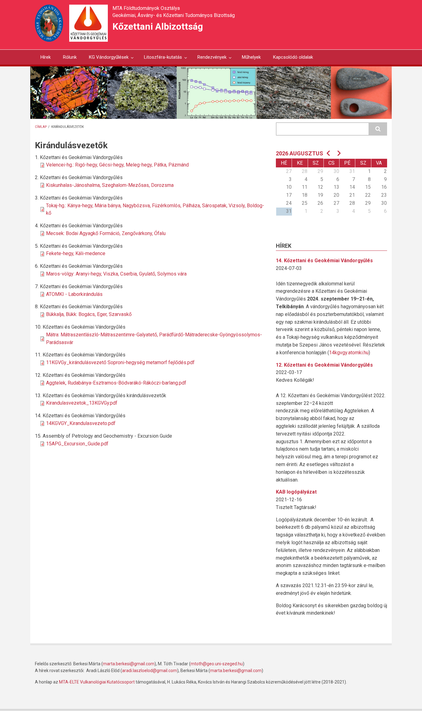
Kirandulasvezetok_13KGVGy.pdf (81, 403)
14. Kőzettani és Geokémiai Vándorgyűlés (324, 260)
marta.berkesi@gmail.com (128, 663)
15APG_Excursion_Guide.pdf (77, 444)
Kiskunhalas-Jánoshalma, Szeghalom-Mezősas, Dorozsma (110, 185)
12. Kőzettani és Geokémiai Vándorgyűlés (324, 365)
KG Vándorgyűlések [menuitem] (106, 59)
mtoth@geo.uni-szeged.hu (217, 663)
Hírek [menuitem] (45, 57)
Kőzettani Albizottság (157, 26)
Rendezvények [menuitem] (209, 59)
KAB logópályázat (296, 492)
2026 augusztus (299, 153)
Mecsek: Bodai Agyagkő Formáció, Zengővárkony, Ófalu (106, 233)
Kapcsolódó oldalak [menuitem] (293, 57)
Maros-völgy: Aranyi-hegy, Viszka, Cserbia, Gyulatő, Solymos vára (116, 274)
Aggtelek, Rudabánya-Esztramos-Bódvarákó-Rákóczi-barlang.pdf (116, 383)
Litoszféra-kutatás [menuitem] (160, 59)
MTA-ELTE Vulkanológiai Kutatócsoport (97, 681)
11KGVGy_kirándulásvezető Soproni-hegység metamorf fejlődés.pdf (120, 362)
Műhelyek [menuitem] (251, 57)
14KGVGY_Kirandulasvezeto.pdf (81, 423)
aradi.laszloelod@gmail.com (149, 670)
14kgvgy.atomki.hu (349, 353)
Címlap (41, 126)
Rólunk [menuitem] (70, 57)
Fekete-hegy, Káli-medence (75, 253)
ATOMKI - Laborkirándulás (74, 294)
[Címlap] (88, 23)
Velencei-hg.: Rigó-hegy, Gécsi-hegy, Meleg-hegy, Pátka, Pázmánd (117, 165)
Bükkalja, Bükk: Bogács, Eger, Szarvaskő (89, 314)
